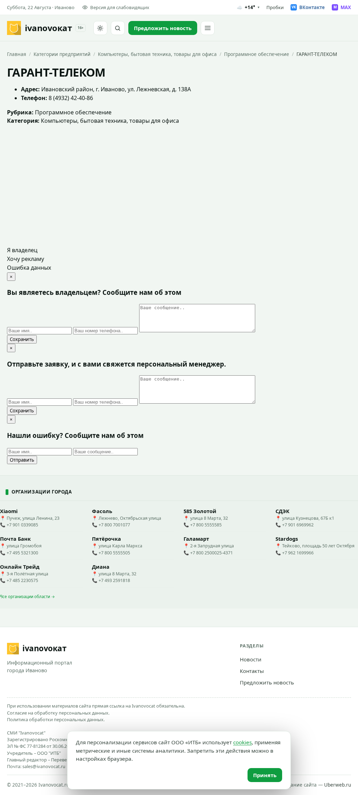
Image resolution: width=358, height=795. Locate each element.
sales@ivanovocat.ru (43, 766)
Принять (265, 775)
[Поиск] (118, 28)
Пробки (275, 7)
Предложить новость (267, 682)
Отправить (22, 460)
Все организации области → (27, 596)
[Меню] (208, 28)
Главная (16, 54)
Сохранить (22, 339)
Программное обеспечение (256, 54)
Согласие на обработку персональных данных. (58, 713)
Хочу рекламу (25, 259)
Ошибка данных (29, 267)
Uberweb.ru (337, 785)
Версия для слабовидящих (119, 7)
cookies (242, 742)
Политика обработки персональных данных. (56, 719)
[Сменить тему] (100, 28)
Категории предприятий (62, 54)
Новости (251, 659)
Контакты (252, 670)
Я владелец (22, 250)
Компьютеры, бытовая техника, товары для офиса (157, 54)
